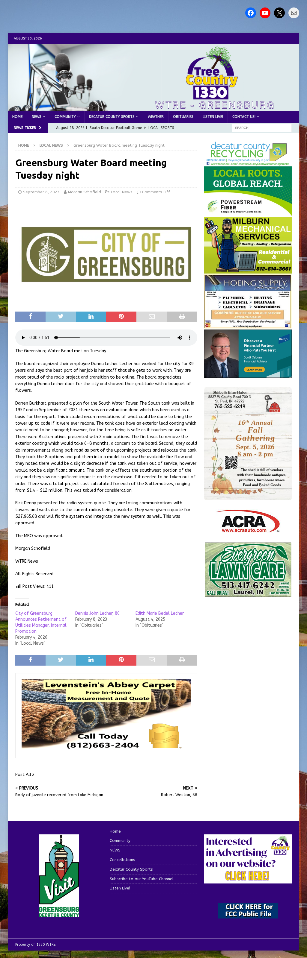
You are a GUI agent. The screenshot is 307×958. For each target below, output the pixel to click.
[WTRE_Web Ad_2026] (248, 212)
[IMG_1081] (248, 270)
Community (65, 117)
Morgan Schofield (84, 192)
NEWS (36, 117)
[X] (279, 12)
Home (17, 117)
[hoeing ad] (248, 325)
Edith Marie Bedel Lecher (160, 613)
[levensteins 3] (106, 748)
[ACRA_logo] (248, 529)
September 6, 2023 (41, 192)
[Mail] (293, 12)
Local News (122, 192)
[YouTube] (265, 12)
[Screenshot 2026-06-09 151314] (248, 162)
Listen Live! (213, 117)
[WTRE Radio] (154, 107)
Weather (156, 117)
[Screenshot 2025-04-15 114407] (248, 593)
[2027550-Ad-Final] (248, 373)
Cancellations (122, 859)
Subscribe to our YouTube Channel (142, 879)
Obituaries (183, 117)
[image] (248, 496)
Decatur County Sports (112, 117)
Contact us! (243, 117)
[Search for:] (262, 127)
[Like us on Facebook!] (250, 12)
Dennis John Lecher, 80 (97, 613)
